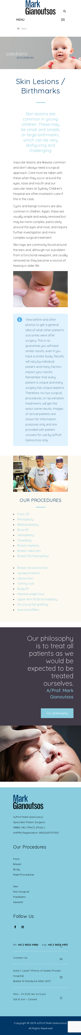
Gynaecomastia (28, 573)
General (18, 902)
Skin (15, 886)
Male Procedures (23, 874)
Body (16, 869)
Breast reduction (29, 551)
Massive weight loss (30, 594)
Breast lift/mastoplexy (33, 556)
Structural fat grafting (32, 604)
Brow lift (23, 530)
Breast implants (28, 545)
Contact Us (20, 957)
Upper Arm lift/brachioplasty (37, 599)
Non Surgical (21, 891)
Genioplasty (25, 535)
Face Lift (23, 514)
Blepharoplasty (28, 524)
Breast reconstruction (32, 568)
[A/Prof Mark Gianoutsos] (40, 7)
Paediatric (19, 897)
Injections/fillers (28, 610)
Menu (24, 28)
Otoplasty (24, 540)
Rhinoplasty (25, 519)
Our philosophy (57, 713)
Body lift (23, 589)
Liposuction (25, 578)
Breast (17, 864)
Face (16, 859)
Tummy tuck (25, 583)
